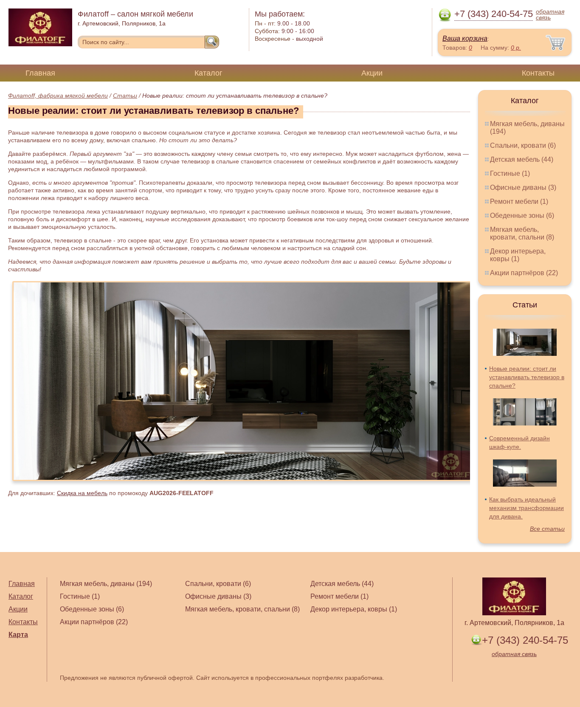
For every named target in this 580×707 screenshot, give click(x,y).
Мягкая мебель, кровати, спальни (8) (522, 233)
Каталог (208, 73)
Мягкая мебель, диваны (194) (106, 583)
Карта (18, 634)
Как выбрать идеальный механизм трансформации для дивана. (526, 508)
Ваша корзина (464, 38)
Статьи (125, 95)
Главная (40, 73)
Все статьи (547, 528)
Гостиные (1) (510, 173)
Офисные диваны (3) (523, 187)
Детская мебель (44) (521, 159)
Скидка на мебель (82, 493)
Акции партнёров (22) (524, 272)
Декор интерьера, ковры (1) (518, 255)
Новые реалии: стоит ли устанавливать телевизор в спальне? (526, 377)
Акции (372, 73)
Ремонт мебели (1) (519, 201)
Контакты (538, 73)
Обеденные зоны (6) (522, 215)
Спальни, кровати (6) (523, 145)
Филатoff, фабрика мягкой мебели (58, 95)
